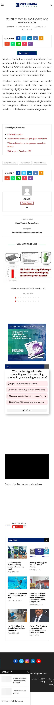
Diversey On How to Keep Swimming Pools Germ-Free (17, 595)
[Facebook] (15, 661)
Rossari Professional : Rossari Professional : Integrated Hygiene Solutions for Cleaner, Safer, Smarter (38, 597)
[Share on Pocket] (24, 44)
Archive (13, 540)
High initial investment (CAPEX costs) (23, 384)
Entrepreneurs (10, 163)
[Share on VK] (35, 38)
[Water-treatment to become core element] (7, 679)
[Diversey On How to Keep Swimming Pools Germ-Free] (17, 582)
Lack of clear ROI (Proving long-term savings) (27, 402)
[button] (6, 276)
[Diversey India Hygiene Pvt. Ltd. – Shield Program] (39, 552)
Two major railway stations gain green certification (27, 139)
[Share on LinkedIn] (29, 38)
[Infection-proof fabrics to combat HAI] (28, 266)
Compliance (33, 679)
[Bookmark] (49, 254)
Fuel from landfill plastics (12, 701)
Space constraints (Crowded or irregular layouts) (28, 396)
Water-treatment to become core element (20, 680)
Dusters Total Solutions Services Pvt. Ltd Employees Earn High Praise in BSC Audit (38, 629)
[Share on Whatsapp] (13, 44)
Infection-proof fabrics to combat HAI (28, 288)
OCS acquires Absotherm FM (19, 151)
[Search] (51, 5)
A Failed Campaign (14, 134)
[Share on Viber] (30, 44)
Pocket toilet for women (19, 692)
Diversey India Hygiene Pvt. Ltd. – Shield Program (38, 565)
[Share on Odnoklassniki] (41, 38)
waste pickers (39, 163)
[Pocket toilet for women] (7, 691)
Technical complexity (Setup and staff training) (27, 390)
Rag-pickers (25, 163)
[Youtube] (39, 661)
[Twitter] (21, 661)
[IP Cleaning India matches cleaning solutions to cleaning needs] (17, 552)
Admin (11, 27)
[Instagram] (27, 661)
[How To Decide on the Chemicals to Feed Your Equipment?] (17, 615)
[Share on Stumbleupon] (7, 44)
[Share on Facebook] (18, 38)
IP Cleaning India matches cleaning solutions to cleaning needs (16, 566)
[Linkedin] (33, 661)
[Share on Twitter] (23, 38)
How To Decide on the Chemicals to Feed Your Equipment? (16, 628)
